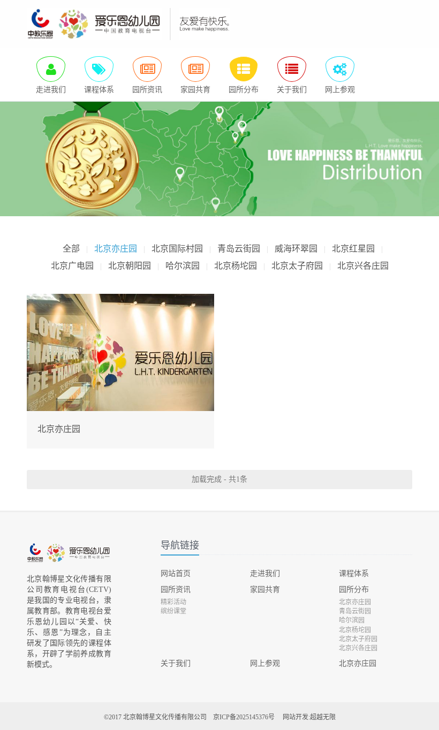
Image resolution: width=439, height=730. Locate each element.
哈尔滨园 (182, 265)
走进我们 (265, 573)
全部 (71, 248)
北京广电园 (72, 265)
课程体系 (354, 573)
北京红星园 (353, 248)
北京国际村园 (177, 248)
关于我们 (176, 663)
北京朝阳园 (129, 265)
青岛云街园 (238, 248)
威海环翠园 (296, 248)
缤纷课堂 (173, 611)
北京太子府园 (297, 265)
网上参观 (265, 663)
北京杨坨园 (235, 265)
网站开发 (295, 717)
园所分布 (354, 589)
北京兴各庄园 (363, 265)
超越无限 (323, 717)
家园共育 (265, 589)
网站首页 (176, 573)
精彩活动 (173, 602)
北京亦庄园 (115, 248)
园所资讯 (176, 589)
